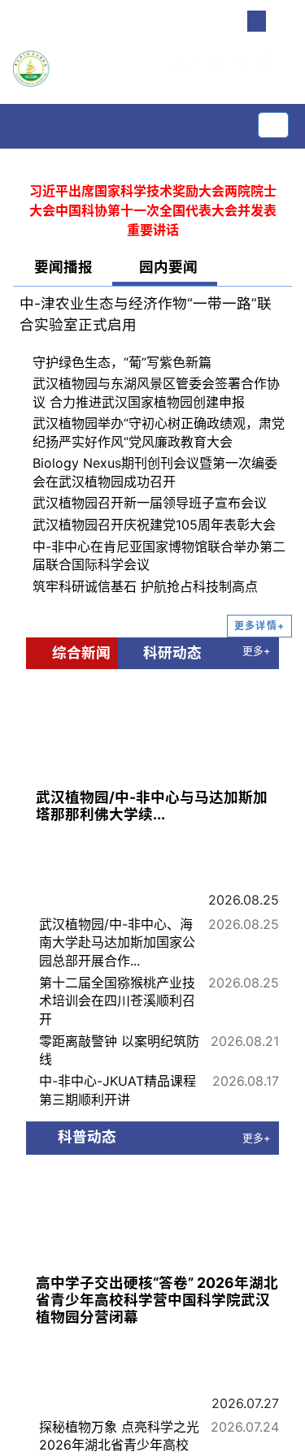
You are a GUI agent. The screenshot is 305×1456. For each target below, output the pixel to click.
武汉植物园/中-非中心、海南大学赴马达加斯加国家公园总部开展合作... (117, 942)
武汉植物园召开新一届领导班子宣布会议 (150, 503)
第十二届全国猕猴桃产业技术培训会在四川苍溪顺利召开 (117, 1000)
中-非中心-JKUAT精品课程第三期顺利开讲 (117, 1090)
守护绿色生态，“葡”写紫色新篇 (122, 362)
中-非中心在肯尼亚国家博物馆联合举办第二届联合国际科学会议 (159, 555)
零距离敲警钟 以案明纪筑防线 (119, 1050)
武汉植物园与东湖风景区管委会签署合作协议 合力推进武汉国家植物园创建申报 (156, 392)
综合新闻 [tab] (78, 652)
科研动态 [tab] (169, 652)
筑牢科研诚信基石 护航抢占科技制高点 (145, 586)
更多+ (256, 651)
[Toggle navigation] (273, 125)
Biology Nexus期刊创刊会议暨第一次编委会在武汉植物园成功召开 (155, 472)
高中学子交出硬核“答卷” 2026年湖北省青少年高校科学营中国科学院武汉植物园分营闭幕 (157, 1299)
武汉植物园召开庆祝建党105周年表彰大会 (154, 524)
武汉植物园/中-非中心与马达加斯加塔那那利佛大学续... (152, 805)
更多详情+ (259, 626)
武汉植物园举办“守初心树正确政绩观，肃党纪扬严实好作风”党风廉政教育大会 (159, 432)
